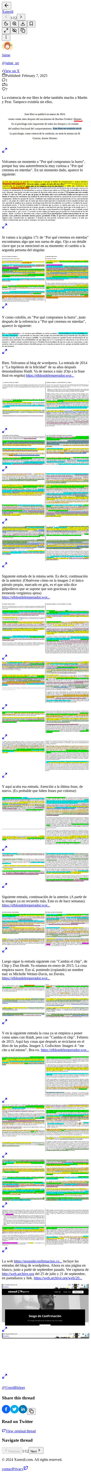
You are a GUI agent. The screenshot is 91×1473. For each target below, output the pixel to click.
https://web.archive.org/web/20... (58, 1278)
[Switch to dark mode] (6, 24)
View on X (11, 71)
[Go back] (6, 6)
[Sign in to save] (31, 24)
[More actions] (6, 37)
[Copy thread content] (23, 30)
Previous (14, 1451)
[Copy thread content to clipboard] (31, 1411)
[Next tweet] (21, 17)
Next (34, 1451)
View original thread (21, 1431)
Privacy (18, 1469)
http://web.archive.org (18, 1274)
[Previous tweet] (6, 17)
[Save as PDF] (23, 24)
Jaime (6, 55)
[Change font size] (14, 24)
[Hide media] (14, 30)
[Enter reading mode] (6, 30)
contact (7, 1469)
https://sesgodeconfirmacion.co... (38, 1261)
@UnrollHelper (13, 1388)
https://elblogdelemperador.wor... (50, 375)
